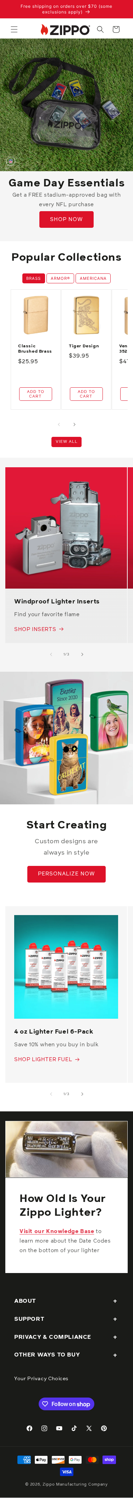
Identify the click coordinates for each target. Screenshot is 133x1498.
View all (67, 442)
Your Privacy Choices (41, 1378)
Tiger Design (84, 346)
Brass (33, 278)
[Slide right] (74, 424)
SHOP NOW (66, 219)
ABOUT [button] (25, 1301)
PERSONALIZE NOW (66, 874)
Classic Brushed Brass (35, 349)
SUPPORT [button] (29, 1319)
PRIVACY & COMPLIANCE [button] (52, 1337)
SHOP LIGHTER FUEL (43, 1059)
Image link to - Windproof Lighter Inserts (61, 472)
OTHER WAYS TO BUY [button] (47, 1355)
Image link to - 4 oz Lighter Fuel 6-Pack (62, 924)
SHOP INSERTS (35, 629)
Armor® (60, 278)
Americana (93, 278)
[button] (14, 29)
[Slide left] (59, 424)
